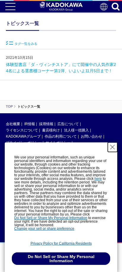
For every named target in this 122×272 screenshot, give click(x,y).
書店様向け (51, 130)
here (98, 178)
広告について (68, 124)
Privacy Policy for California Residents (61, 243)
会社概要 (13, 124)
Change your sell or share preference (44, 228)
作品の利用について (61, 136)
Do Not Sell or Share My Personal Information (50, 218)
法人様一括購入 (76, 130)
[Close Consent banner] (112, 147)
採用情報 (46, 124)
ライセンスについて (22, 130)
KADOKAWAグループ (23, 136)
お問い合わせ (91, 136)
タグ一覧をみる (26, 43)
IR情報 (29, 124)
